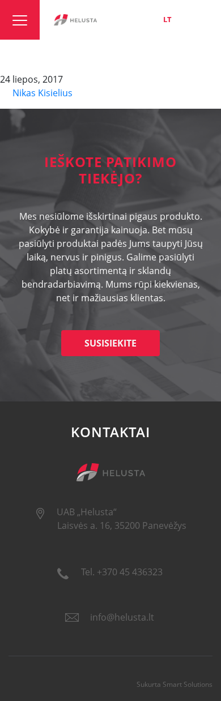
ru (205, 19)
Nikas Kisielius (41, 93)
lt (167, 19)
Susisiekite (110, 343)
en (186, 19)
